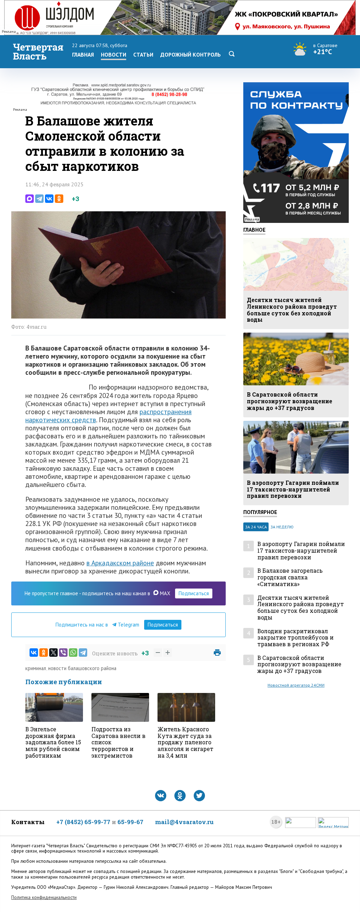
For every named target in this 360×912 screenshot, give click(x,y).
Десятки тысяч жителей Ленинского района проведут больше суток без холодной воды (300, 608)
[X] (53, 652)
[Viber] (63, 652)
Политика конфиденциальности (44, 897)
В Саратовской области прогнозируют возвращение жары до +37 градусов (299, 664)
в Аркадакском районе (120, 562)
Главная (83, 54)
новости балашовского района (82, 668)
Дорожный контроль (190, 54)
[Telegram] (39, 198)
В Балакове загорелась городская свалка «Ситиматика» (290, 577)
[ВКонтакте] (49, 198)
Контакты (28, 822)
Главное (254, 229)
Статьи (143, 54)
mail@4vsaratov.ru (184, 822)
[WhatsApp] (73, 652)
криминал (35, 668)
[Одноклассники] (59, 198)
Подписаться (194, 593)
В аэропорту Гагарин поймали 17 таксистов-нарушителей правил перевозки (301, 550)
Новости (113, 54)
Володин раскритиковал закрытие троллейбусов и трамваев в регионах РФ (295, 638)
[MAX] (29, 198)
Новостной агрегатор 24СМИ (296, 685)
